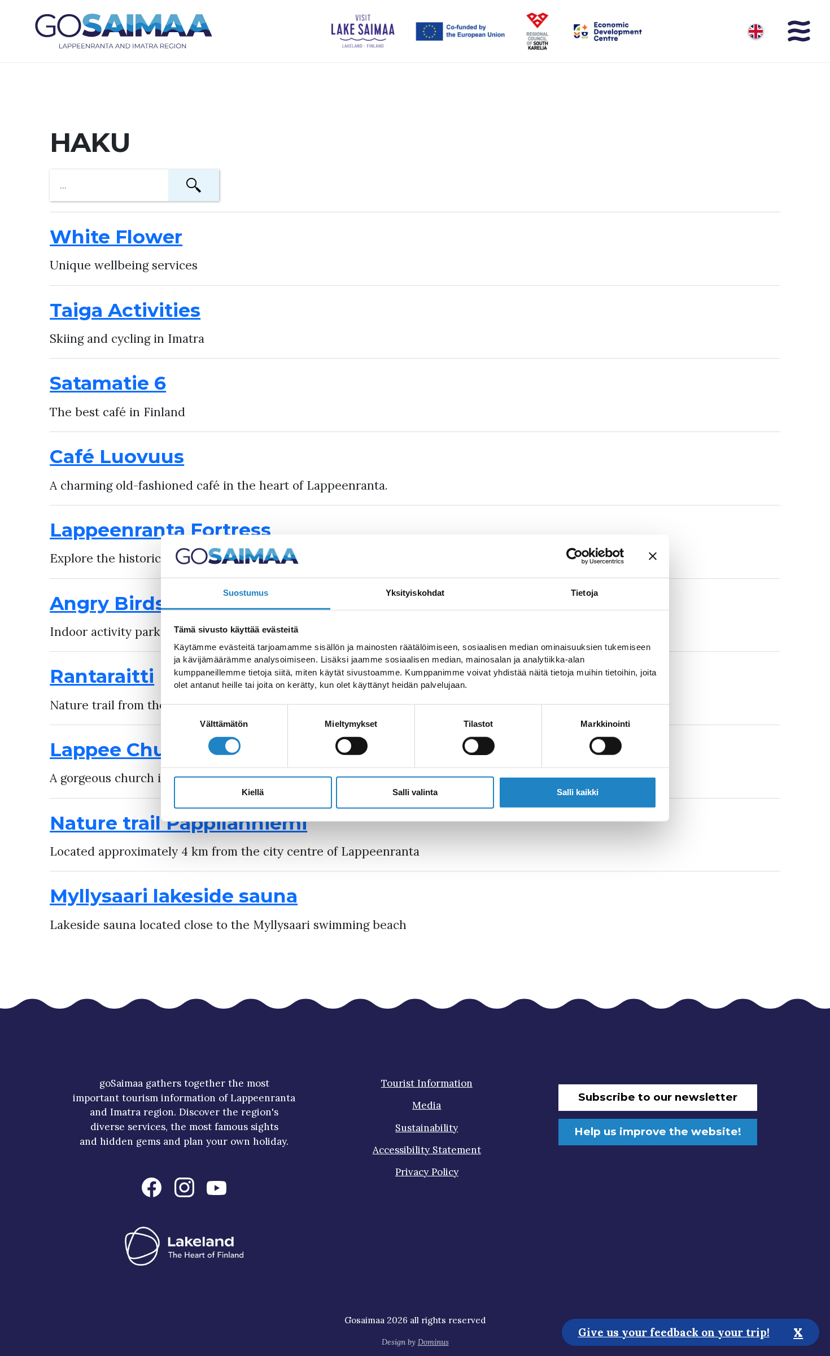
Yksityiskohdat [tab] (415, 593)
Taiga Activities (125, 310)
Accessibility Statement (427, 1150)
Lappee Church (124, 749)
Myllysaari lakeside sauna (174, 895)
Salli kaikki (578, 792)
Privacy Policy (426, 1172)
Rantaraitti (102, 676)
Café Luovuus (117, 456)
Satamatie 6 (108, 383)
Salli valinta (415, 792)
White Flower (116, 236)
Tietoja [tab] (584, 593)
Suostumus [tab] (246, 593)
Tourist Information (427, 1083)
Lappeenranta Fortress (160, 529)
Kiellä (253, 792)
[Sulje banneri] (653, 556)
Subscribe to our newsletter (657, 1097)
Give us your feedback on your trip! (674, 1331)
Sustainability (426, 1128)
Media (426, 1105)
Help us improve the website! (657, 1131)
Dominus (433, 1342)
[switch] (351, 745)
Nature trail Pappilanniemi (178, 823)
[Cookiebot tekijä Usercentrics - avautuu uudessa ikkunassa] (574, 556)
